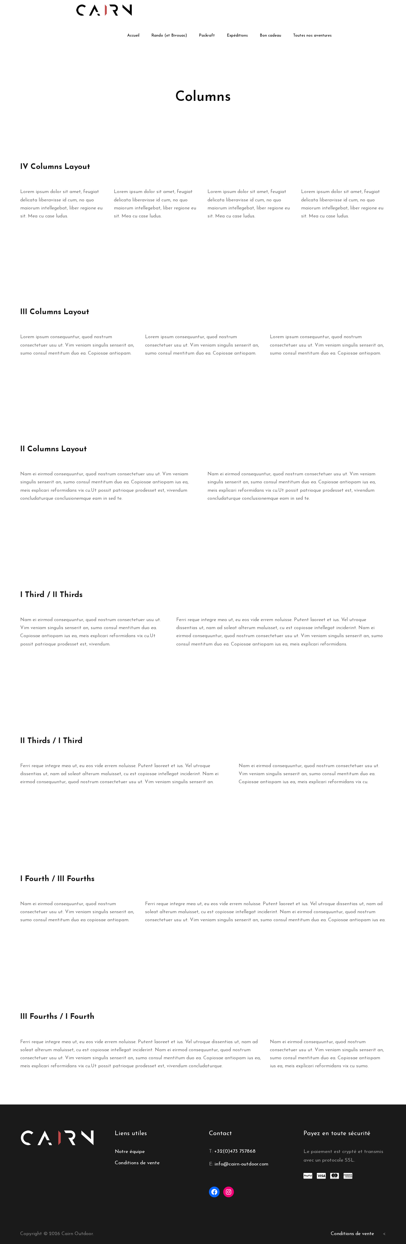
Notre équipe (130, 1151)
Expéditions (237, 35)
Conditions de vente (137, 1162)
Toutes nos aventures (312, 35)
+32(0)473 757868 (235, 1151)
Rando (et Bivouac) (169, 35)
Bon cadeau (270, 35)
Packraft (207, 35)
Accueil (133, 35)
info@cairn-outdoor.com (241, 1164)
